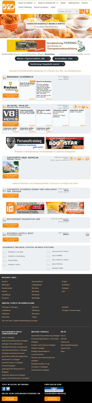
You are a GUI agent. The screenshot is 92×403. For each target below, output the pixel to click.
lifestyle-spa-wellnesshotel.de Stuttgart (43, 359)
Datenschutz (65, 348)
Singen (64, 281)
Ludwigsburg (37, 285)
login (63, 351)
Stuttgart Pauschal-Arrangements (15, 347)
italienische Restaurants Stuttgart (15, 341)
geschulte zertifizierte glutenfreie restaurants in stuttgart (15, 357)
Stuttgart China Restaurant (12, 344)
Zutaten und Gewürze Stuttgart (43, 345)
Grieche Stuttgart (8, 366)
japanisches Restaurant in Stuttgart (15, 378)
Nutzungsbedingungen (69, 345)
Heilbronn (5, 314)
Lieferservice (73, 3)
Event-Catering (25, 7)
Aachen (5, 281)
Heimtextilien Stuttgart (40, 370)
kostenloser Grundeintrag (52, 398)
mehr (53, 7)
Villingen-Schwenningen (71, 310)
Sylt (63, 291)
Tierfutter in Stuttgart (39, 367)
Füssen (4, 291)
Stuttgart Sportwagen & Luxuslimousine (40, 352)
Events (85, 3)
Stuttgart (65, 288)
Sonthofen (66, 285)
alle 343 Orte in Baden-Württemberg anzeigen (19, 321)
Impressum (65, 342)
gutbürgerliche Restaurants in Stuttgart (13, 370)
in (11, 54)
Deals (63, 3)
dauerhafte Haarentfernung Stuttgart (45, 336)
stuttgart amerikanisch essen (13, 353)
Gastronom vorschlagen (9, 398)
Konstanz (5, 298)
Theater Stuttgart (38, 348)
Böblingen (6, 285)
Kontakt (64, 339)
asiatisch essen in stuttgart (12, 362)
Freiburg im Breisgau (10, 307)
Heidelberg (6, 295)
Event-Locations (41, 7)
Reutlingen (36, 298)
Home (63, 336)
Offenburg (35, 310)
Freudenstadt (7, 288)
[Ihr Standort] (87, 11)
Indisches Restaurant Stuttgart (13, 375)
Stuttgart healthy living (40, 364)
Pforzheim (36, 295)
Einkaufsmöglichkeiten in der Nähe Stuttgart (45, 340)
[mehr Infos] (11, 86)
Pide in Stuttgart (8, 338)
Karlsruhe (5, 317)
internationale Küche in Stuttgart (14, 350)
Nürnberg (35, 291)
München (35, 288)
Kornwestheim (37, 281)
